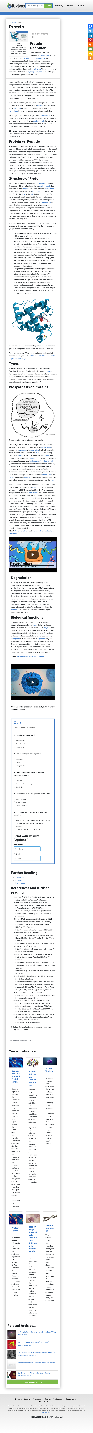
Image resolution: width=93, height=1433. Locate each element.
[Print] (90, 44)
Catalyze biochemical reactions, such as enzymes (30, 825)
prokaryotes (46, 447)
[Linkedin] (90, 35)
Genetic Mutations (49, 1228)
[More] (90, 58)
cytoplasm (23, 450)
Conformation (21, 799)
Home (17, 1399)
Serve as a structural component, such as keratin (33, 820)
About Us (58, 1399)
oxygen (39, 72)
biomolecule (45, 115)
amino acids (49, 189)
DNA (24, 194)
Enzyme (18, 880)
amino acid (44, 55)
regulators (42, 638)
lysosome (14, 610)
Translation (32, 493)
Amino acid (19, 877)
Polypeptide (20, 766)
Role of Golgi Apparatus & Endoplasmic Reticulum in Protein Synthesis (32, 1240)
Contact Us (70, 1399)
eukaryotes (34, 450)
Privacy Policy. (46, 1412)
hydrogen (32, 72)
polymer (26, 189)
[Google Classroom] (90, 53)
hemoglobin (13, 111)
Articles (70, 6)
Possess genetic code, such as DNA (28, 829)
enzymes (17, 108)
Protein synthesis (46, 461)
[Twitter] (90, 30)
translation (33, 458)
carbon (12, 477)
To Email (17, 854)
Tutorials (80, 6)
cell (32, 194)
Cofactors (19, 759)
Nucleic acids (21, 744)
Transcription (37, 487)
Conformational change (24, 784)
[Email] (90, 49)
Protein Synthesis (21, 531)
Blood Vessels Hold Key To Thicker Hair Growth (36, 1362)
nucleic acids (36, 69)
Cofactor (19, 780)
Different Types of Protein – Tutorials (30, 657)
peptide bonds (29, 58)
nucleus (46, 455)
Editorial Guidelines (45, 1402)
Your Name (18, 844)
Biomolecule (20, 883)
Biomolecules (41, 58)
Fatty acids (20, 747)
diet (52, 480)
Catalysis (19, 787)
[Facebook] (90, 26)
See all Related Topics (32, 1382)
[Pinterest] (90, 40)
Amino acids (20, 740)
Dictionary (58, 6)
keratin (40, 105)
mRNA (38, 453)
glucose (27, 477)
